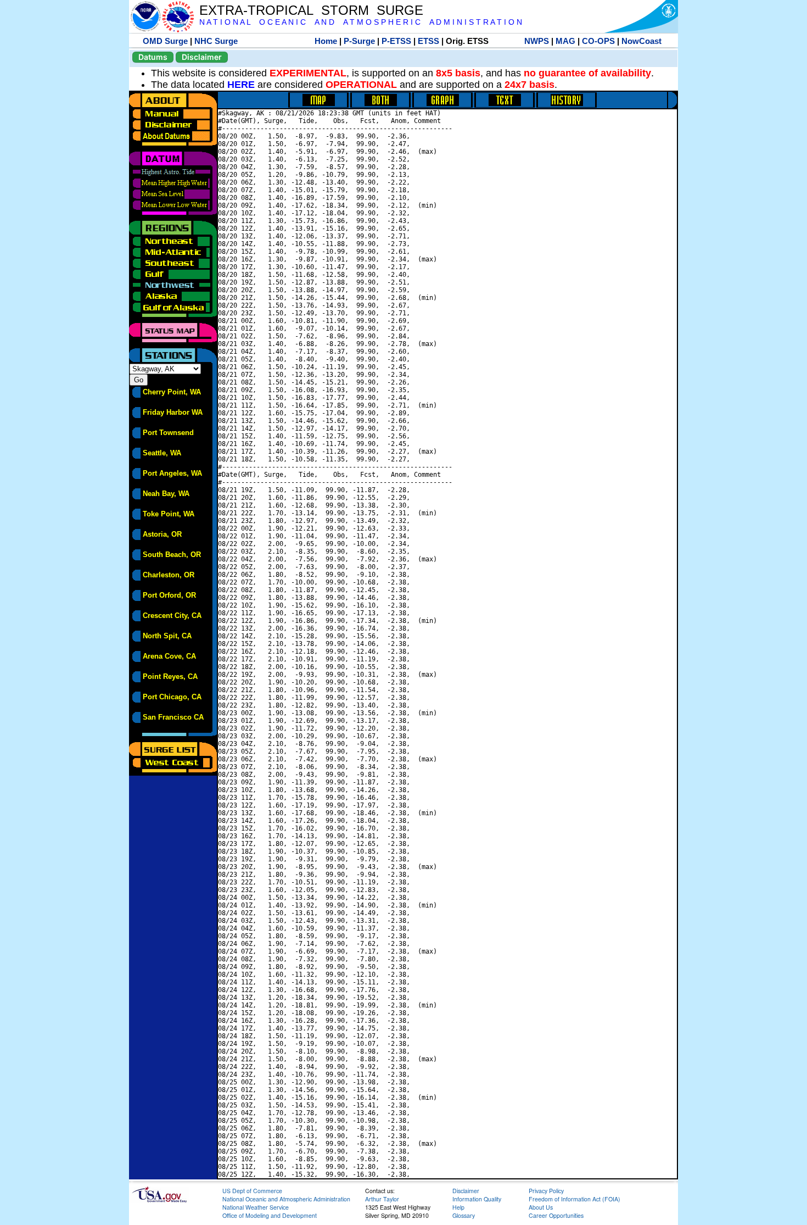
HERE (241, 84)
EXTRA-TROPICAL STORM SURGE (311, 10)
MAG (565, 41)
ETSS (428, 41)
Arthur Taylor (382, 1199)
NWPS (536, 41)
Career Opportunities (556, 1215)
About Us (541, 1207)
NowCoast (641, 41)
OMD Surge (165, 41)
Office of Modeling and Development (269, 1215)
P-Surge (359, 41)
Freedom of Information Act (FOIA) (574, 1199)
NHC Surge (216, 41)
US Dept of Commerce (252, 1191)
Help (458, 1207)
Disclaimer (202, 57)
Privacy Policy (546, 1191)
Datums (152, 57)
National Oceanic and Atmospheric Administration (286, 1199)
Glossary (463, 1215)
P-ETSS (396, 41)
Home (326, 41)
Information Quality (476, 1199)
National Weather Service (255, 1207)
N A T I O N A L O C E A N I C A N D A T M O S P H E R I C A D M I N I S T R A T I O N (360, 22)
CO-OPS (598, 41)
